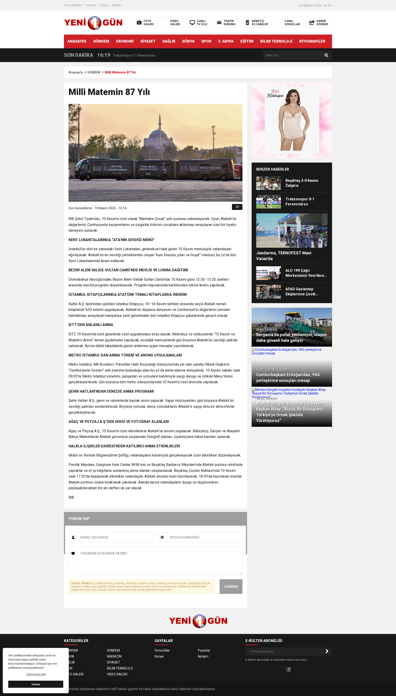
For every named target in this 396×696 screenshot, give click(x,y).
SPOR (206, 41)
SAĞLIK (168, 41)
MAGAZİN (114, 656)
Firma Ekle (162, 650)
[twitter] (207, 208)
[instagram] (288, 669)
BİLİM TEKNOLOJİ (276, 41)
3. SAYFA (226, 41)
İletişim (116, 5)
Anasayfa (76, 72)
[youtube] (296, 669)
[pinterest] (218, 208)
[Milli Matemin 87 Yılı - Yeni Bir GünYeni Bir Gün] (93, 22)
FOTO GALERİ (74, 674)
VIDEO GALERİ (117, 674)
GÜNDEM (101, 41)
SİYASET (148, 41)
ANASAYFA (76, 41)
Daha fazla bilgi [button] (36, 674)
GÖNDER (231, 586)
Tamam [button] (35, 684)
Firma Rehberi (72, 5)
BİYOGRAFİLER (312, 41)
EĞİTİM (246, 41)
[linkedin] (213, 208)
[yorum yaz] (228, 208)
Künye (104, 5)
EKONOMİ (125, 41)
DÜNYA (188, 41)
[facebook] (202, 208)
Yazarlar (90, 5)
